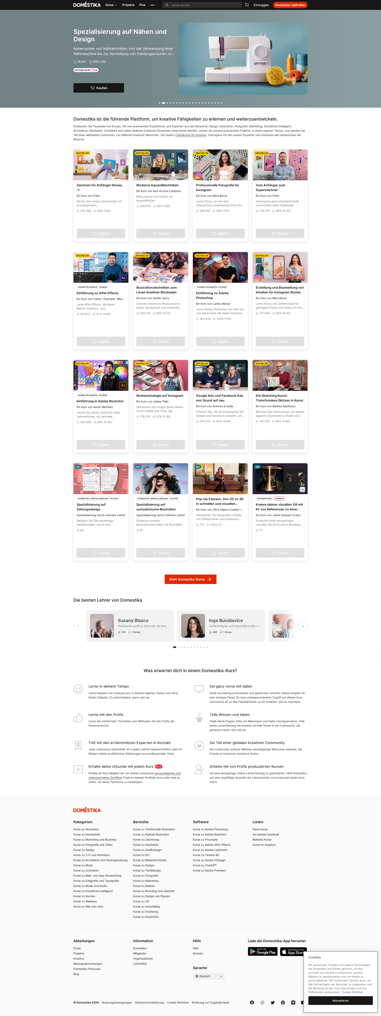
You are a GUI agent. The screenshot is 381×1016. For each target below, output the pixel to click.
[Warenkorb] (246, 5)
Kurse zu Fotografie (145, 875)
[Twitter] (273, 1002)
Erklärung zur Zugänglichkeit (210, 1002)
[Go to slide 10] (189, 103)
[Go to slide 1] (159, 103)
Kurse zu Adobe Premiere (209, 870)
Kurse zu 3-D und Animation (91, 855)
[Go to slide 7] (180, 103)
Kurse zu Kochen (84, 896)
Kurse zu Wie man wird (88, 906)
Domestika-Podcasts (86, 968)
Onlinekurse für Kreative (190, 135)
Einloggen (261, 5)
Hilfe (196, 948)
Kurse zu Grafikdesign (147, 849)
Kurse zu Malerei (144, 886)
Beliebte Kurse (262, 839)
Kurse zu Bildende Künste (149, 860)
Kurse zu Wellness (85, 901)
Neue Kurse (260, 829)
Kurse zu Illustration (86, 829)
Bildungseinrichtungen (87, 963)
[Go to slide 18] (215, 103)
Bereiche (141, 822)
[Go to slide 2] (163, 103)
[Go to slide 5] (174, 103)
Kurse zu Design (83, 849)
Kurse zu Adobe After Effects (212, 844)
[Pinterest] (283, 1002)
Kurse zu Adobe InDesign (209, 860)
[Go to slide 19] (218, 103)
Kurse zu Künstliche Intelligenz (93, 891)
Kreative (78, 958)
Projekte (128, 5)
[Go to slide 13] (199, 103)
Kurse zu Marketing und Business (94, 839)
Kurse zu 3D (141, 901)
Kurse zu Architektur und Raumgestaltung (100, 860)
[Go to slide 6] (177, 103)
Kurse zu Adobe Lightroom (210, 849)
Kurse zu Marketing (145, 880)
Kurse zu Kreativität (146, 916)
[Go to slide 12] (196, 103)
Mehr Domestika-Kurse (187, 579)
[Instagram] (262, 1002)
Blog (76, 974)
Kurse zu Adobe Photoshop (210, 829)
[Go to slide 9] (186, 103)
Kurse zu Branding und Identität (153, 891)
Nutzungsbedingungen (117, 1002)
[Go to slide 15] (205, 103)
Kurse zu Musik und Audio (90, 886)
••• (152, 5)
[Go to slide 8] (183, 103)
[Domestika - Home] (190, 809)
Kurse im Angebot (264, 844)
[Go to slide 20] (221, 103)
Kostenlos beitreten (290, 5)
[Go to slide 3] (166, 103)
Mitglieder (139, 953)
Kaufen (101, 88)
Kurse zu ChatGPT (205, 865)
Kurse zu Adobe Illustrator (209, 834)
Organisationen (143, 958)
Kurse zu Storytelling (146, 906)
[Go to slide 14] (202, 103)
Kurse (110, 5)
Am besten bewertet (266, 834)
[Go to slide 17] (212, 103)
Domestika (140, 948)
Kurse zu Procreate (205, 839)
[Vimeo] (293, 1002)
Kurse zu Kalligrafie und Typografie (96, 880)
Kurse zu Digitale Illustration (151, 834)
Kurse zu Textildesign (147, 870)
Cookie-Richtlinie (178, 1002)
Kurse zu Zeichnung (146, 839)
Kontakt (198, 953)
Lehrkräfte (140, 963)
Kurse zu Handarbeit (86, 834)
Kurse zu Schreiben (86, 870)
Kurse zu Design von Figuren (151, 896)
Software (201, 822)
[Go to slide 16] (209, 103)
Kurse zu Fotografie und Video (93, 844)
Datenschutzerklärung (149, 1002)
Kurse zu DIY (141, 855)
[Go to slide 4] (170, 103)
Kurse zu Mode (83, 865)
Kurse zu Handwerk (146, 844)
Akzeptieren (340, 1000)
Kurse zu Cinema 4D (206, 855)
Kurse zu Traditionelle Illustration (154, 829)
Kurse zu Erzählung (145, 911)
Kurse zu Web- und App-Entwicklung (97, 875)
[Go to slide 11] (193, 103)
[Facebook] (252, 1002)
